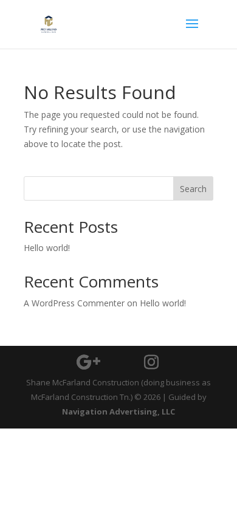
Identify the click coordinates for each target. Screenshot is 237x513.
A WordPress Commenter (74, 303)
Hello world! (47, 247)
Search (193, 189)
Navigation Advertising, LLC (118, 411)
